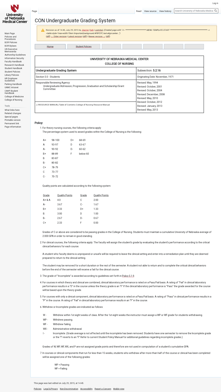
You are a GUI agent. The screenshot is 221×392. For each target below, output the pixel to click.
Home (50, 46)
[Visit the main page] (15, 14)
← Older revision (59, 36)
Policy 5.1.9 (128, 276)
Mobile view (118, 389)
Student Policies (84, 46)
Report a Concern (103, 389)
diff (48, 36)
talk (92, 30)
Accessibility (86, 389)
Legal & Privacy (51, 389)
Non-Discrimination (69, 389)
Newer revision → (97, 36)
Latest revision (75, 36)
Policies (37, 389)
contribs (99, 30)
